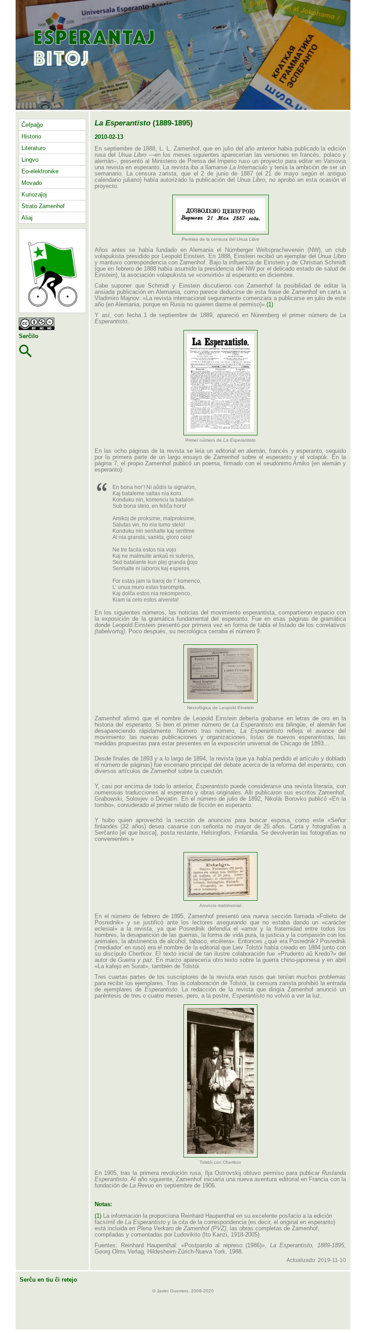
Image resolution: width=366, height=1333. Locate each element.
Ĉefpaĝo (32, 124)
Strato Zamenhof (43, 206)
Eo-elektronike (39, 171)
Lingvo (29, 159)
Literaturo (33, 148)
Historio (31, 136)
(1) (269, 304)
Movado (31, 183)
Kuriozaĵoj (34, 194)
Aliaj (27, 217)
